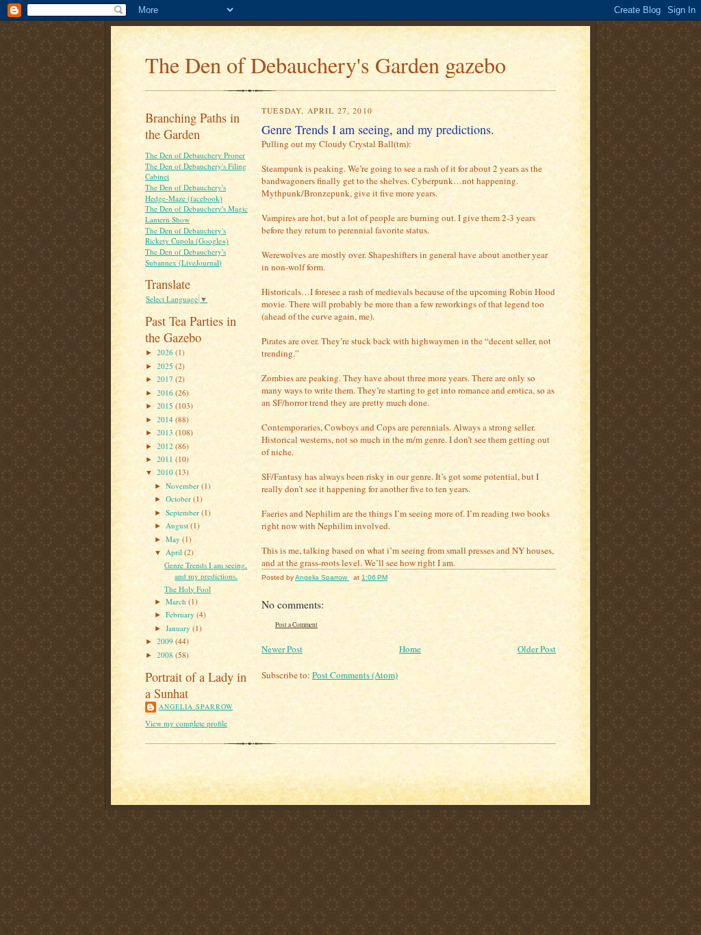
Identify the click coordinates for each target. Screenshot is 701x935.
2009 (166, 641)
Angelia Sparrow (196, 706)
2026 (166, 352)
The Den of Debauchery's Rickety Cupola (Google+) (187, 235)
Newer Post (282, 649)
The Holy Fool (187, 589)
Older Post (537, 649)
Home (410, 649)
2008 (166, 655)
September (183, 512)
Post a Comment (296, 624)
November (183, 486)
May (174, 539)
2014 (166, 419)
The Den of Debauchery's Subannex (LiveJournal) (185, 257)
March (177, 601)
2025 (166, 366)
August (178, 525)
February (181, 614)
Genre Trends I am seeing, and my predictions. (205, 570)
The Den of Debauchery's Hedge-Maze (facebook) (185, 192)
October (179, 499)
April (175, 552)
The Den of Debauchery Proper (195, 155)
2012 (166, 446)
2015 (166, 405)
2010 (166, 472)
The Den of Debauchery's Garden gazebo (325, 64)
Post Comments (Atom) (355, 675)
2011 (166, 459)
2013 (166, 432)
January (179, 628)
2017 (166, 379)
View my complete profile (186, 723)
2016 (166, 392)
